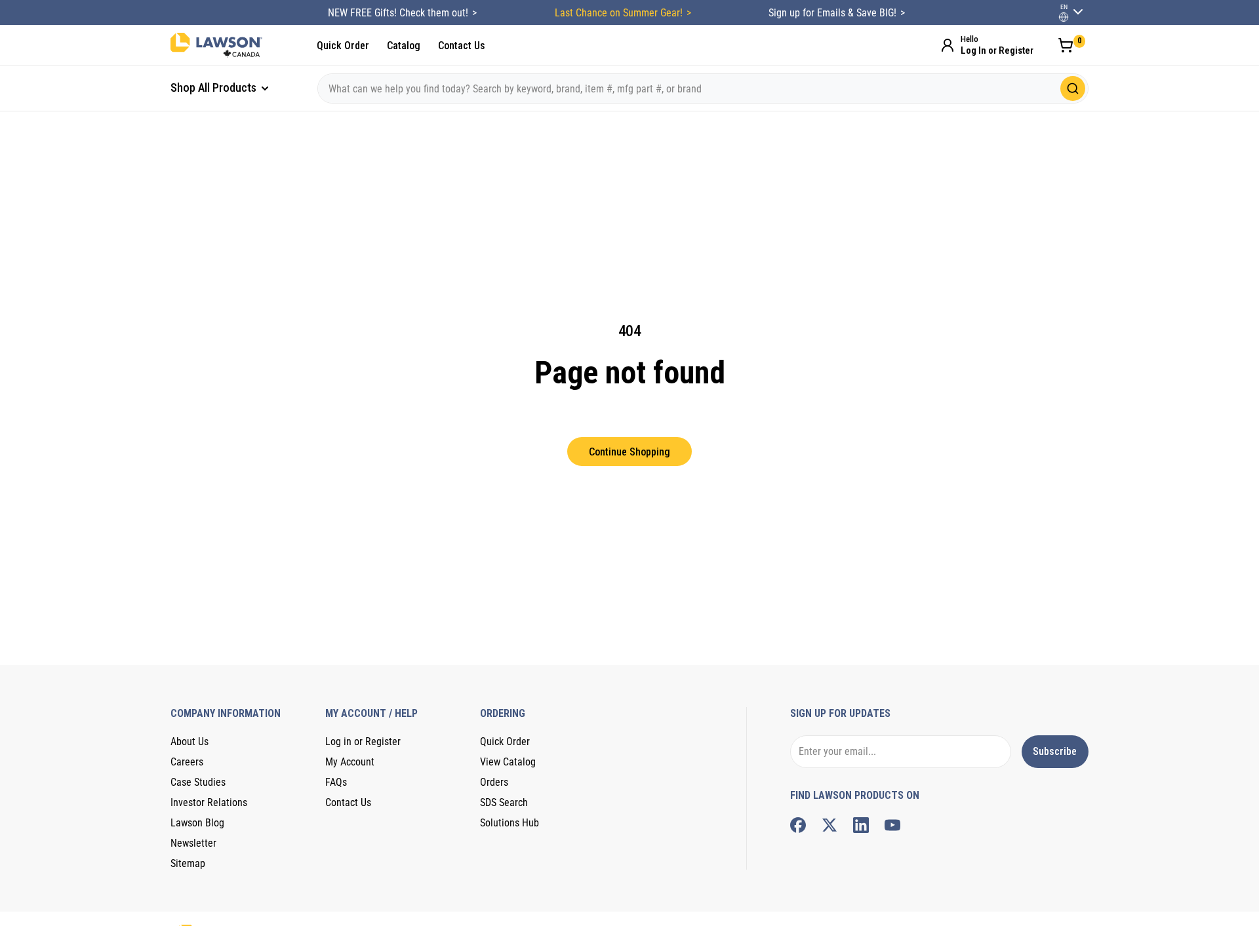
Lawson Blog (197, 823)
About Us (189, 741)
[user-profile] (1063, 17)
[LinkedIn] (861, 825)
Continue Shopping (629, 452)
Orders (494, 782)
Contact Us (461, 45)
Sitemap (187, 863)
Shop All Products (214, 87)
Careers (186, 762)
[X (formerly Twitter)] (829, 825)
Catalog (403, 45)
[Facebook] (798, 825)
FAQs (336, 782)
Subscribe (1055, 751)
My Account (349, 762)
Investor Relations (208, 802)
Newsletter (193, 843)
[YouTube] (892, 825)
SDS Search (504, 802)
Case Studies (198, 782)
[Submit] (1072, 88)
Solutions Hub (509, 823)
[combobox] (703, 88)
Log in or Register (363, 741)
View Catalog (508, 762)
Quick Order (343, 45)
